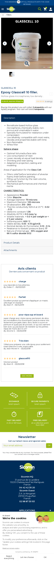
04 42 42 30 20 (27, 487)
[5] (43, 101)
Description (9, 118)
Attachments (10, 250)
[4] (42, 101)
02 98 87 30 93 (27, 501)
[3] (40, 101)
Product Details (11, 243)
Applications (27, 510)
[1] (37, 101)
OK (49, 445)
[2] (39, 101)
